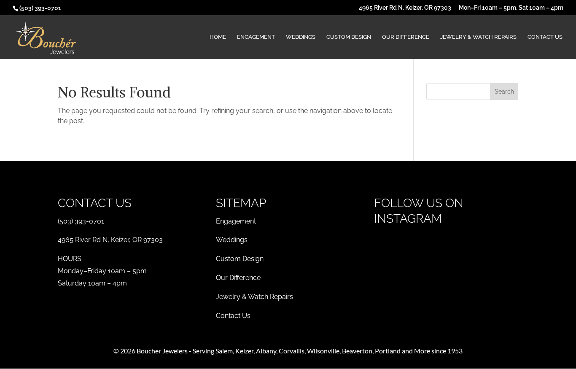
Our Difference (405, 37)
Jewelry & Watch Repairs (478, 37)
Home (218, 37)
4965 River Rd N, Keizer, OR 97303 (405, 8)
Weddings (300, 37)
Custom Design (348, 37)
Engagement (256, 37)
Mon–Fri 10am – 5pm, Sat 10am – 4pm (511, 8)
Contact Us (545, 37)
